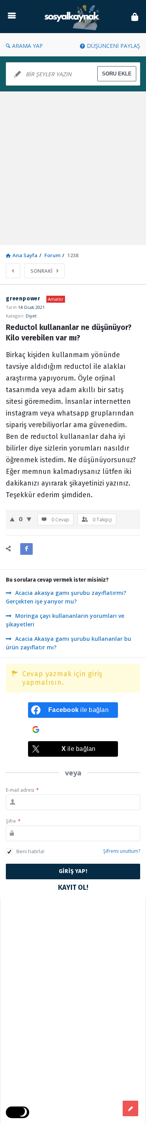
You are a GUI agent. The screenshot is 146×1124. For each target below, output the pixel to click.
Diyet (31, 316)
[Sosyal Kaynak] (73, 16)
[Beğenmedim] (29, 519)
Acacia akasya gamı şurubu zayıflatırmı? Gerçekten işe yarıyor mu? (66, 597)
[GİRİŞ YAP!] (134, 16)
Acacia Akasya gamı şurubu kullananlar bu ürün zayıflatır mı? (68, 643)
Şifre (13, 821)
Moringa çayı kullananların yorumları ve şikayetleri (65, 620)
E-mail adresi (22, 790)
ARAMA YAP (27, 45)
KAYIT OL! (73, 887)
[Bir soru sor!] (130, 1108)
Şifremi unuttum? (121, 851)
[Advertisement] (73, 168)
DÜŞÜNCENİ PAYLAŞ (113, 45)
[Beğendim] (12, 519)
